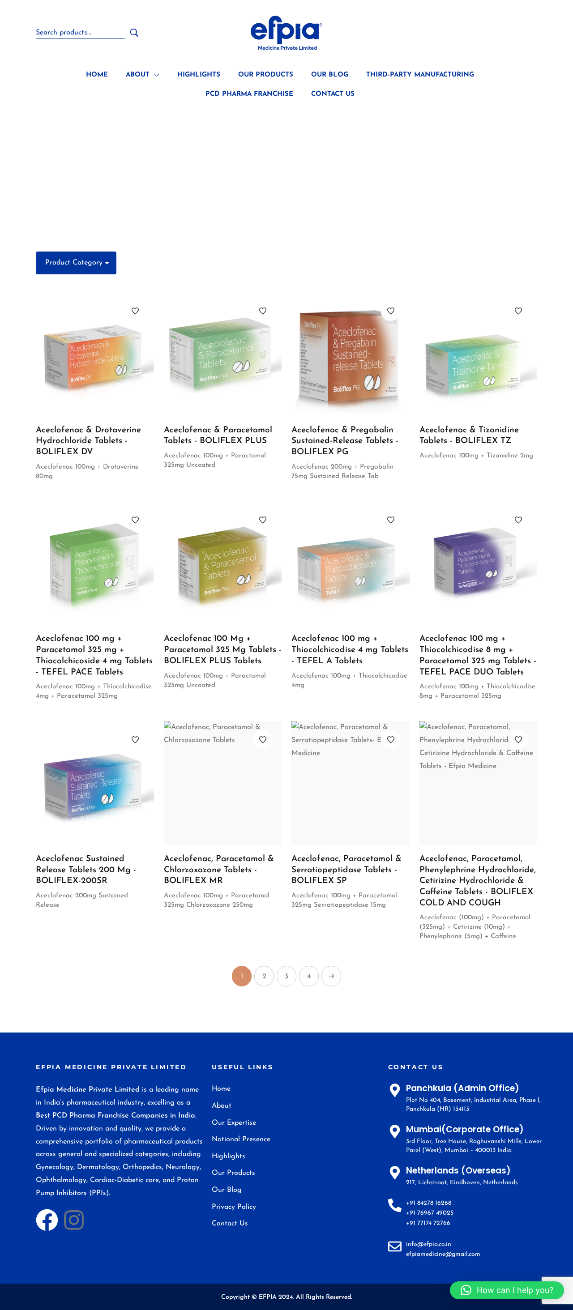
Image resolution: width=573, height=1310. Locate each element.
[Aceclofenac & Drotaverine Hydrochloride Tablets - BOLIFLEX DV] (95, 354)
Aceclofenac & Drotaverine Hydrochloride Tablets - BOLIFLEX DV (88, 441)
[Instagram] (74, 1220)
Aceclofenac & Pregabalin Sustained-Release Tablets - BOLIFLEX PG (344, 441)
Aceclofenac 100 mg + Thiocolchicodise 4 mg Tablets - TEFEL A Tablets (349, 650)
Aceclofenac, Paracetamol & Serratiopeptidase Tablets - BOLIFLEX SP (346, 870)
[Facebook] (47, 1220)
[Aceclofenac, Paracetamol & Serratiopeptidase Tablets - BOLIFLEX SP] (350, 783)
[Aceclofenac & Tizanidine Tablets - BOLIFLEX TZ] (478, 354)
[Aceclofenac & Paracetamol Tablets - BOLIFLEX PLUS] (223, 354)
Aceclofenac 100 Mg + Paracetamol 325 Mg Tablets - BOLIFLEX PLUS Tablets (223, 650)
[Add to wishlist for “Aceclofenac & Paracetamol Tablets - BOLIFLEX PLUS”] (263, 311)
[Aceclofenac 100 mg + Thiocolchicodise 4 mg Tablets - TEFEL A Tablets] (350, 563)
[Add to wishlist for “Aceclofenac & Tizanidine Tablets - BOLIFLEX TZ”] (518, 311)
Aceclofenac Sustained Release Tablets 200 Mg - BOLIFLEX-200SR (86, 870)
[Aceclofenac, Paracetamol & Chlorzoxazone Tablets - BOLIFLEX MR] (223, 783)
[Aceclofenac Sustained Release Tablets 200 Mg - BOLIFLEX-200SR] (95, 783)
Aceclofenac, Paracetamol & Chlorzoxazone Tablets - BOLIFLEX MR (219, 870)
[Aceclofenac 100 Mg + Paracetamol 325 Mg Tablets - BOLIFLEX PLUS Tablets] (223, 563)
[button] (507, 1290)
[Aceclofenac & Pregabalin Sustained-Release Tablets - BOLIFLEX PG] (350, 354)
